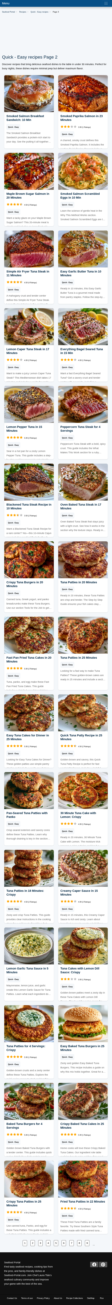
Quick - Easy (13, 127)
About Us (58, 1298)
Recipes (22, 12)
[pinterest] (103, 1264)
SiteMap (90, 1298)
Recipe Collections (74, 1298)
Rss (102, 1298)
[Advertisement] (56, 34)
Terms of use (27, 1298)
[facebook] (94, 1264)
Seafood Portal (8, 12)
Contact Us (12, 1298)
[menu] (106, 3)
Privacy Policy (43, 1298)
